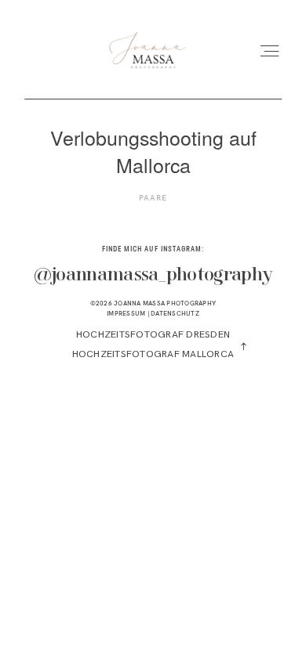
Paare (153, 198)
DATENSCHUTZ (175, 313)
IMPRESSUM (126, 313)
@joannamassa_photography (153, 275)
